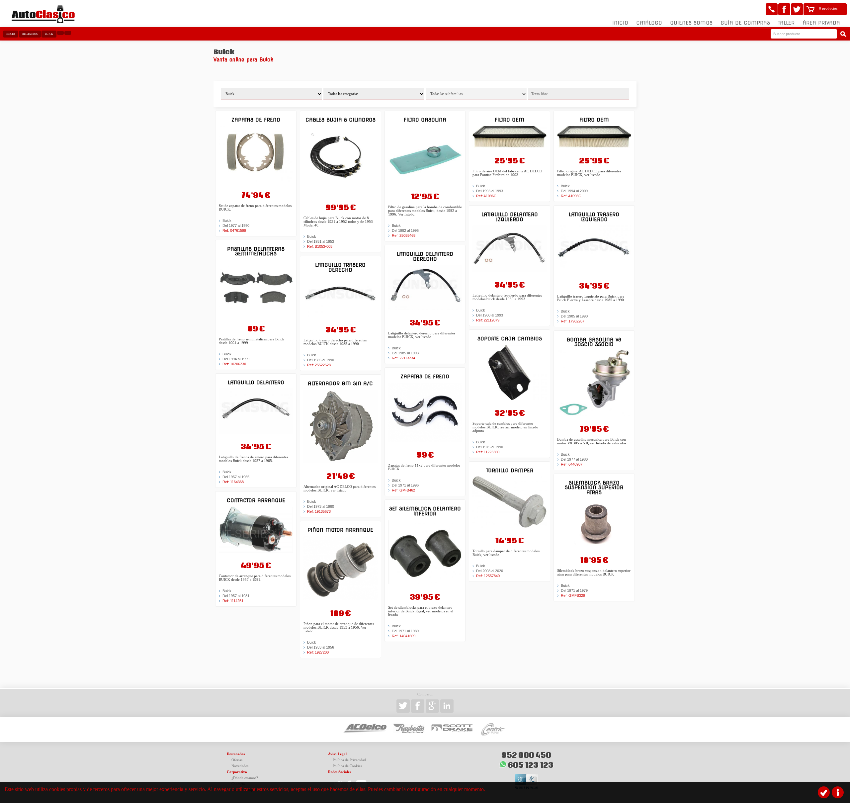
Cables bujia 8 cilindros (340, 120)
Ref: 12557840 (488, 576)
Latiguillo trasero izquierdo (594, 217)
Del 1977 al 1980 (574, 459)
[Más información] (838, 792)
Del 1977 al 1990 (235, 225)
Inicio (620, 23)
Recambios (30, 34)
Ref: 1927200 (318, 652)
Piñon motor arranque (340, 530)
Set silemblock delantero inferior (425, 511)
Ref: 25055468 (403, 235)
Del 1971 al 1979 (574, 590)
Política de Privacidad (349, 760)
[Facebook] (784, 9)
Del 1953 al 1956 (320, 647)
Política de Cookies (347, 766)
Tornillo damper (509, 470)
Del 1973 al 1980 (320, 506)
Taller (786, 23)
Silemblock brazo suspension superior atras (594, 487)
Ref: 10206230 (234, 364)
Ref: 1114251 (232, 601)
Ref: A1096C (486, 196)
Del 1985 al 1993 (405, 353)
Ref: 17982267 (572, 321)
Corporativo (237, 772)
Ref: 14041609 (403, 636)
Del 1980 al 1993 (489, 315)
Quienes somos (691, 23)
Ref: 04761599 (234, 230)
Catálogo (649, 23)
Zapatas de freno (255, 120)
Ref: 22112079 (487, 320)
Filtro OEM (509, 120)
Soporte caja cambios (509, 338)
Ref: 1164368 (233, 482)
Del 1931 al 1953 (320, 241)
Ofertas (236, 760)
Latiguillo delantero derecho (425, 256)
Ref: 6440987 (571, 464)
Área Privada (821, 23)
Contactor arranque (256, 500)
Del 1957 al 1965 (235, 477)
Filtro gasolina (425, 120)
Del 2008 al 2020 (489, 571)
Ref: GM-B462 (403, 490)
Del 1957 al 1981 (235, 596)
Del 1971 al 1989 (405, 631)
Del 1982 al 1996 (405, 230)
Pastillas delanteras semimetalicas (256, 251)
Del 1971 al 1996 (405, 485)
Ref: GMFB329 (573, 595)
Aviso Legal (337, 754)
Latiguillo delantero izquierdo (509, 217)
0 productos (828, 8)
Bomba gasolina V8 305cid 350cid (594, 342)
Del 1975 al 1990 (489, 447)
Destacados (236, 754)
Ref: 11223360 (487, 452)
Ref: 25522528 (319, 365)
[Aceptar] (824, 792)
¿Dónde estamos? (244, 778)
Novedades (239, 766)
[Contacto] (772, 9)
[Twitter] (797, 9)
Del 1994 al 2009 (574, 191)
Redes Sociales (339, 772)
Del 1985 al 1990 (320, 360)
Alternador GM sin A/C (340, 383)
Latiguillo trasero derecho (340, 267)
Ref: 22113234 (403, 358)
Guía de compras (745, 23)
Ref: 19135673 (319, 511)
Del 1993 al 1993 (489, 191)
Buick (49, 34)
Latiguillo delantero (256, 382)
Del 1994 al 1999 (235, 359)
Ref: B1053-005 (319, 246)
